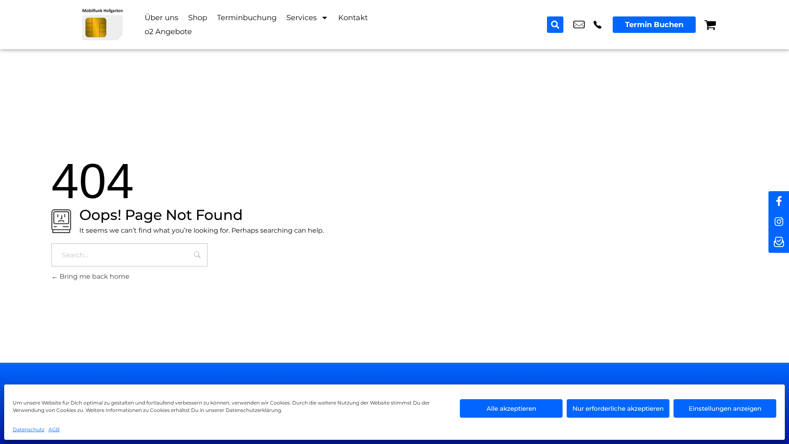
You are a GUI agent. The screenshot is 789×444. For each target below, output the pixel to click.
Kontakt (353, 17)
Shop (197, 17)
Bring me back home (93, 276)
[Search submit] (555, 24)
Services (301, 17)
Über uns (161, 17)
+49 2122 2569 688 (597, 25)
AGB (54, 429)
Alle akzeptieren (511, 408)
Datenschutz (28, 429)
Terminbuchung (247, 17)
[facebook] (778, 201)
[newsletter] (778, 242)
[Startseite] (103, 24)
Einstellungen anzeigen (725, 408)
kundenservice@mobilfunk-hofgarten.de (579, 25)
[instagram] (778, 222)
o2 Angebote (168, 31)
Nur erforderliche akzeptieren (618, 408)
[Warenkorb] (710, 24)
